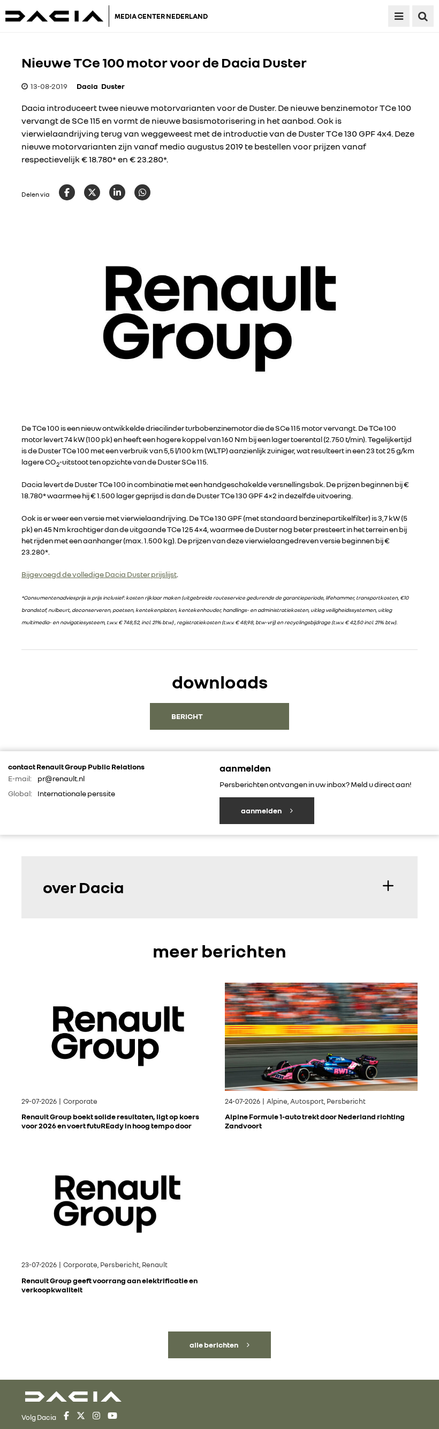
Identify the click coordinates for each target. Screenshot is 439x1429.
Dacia (87, 86)
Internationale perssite (76, 793)
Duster (113, 86)
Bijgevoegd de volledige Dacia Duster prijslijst (99, 574)
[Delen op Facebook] (67, 192)
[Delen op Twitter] (92, 192)
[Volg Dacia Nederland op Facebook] (66, 1417)
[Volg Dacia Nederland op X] (81, 1417)
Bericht (187, 716)
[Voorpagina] (57, 16)
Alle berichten (214, 1344)
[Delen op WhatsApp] (142, 192)
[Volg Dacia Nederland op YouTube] (112, 1417)
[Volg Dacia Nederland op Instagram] (96, 1417)
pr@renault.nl (61, 778)
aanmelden (262, 810)
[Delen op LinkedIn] (117, 192)
